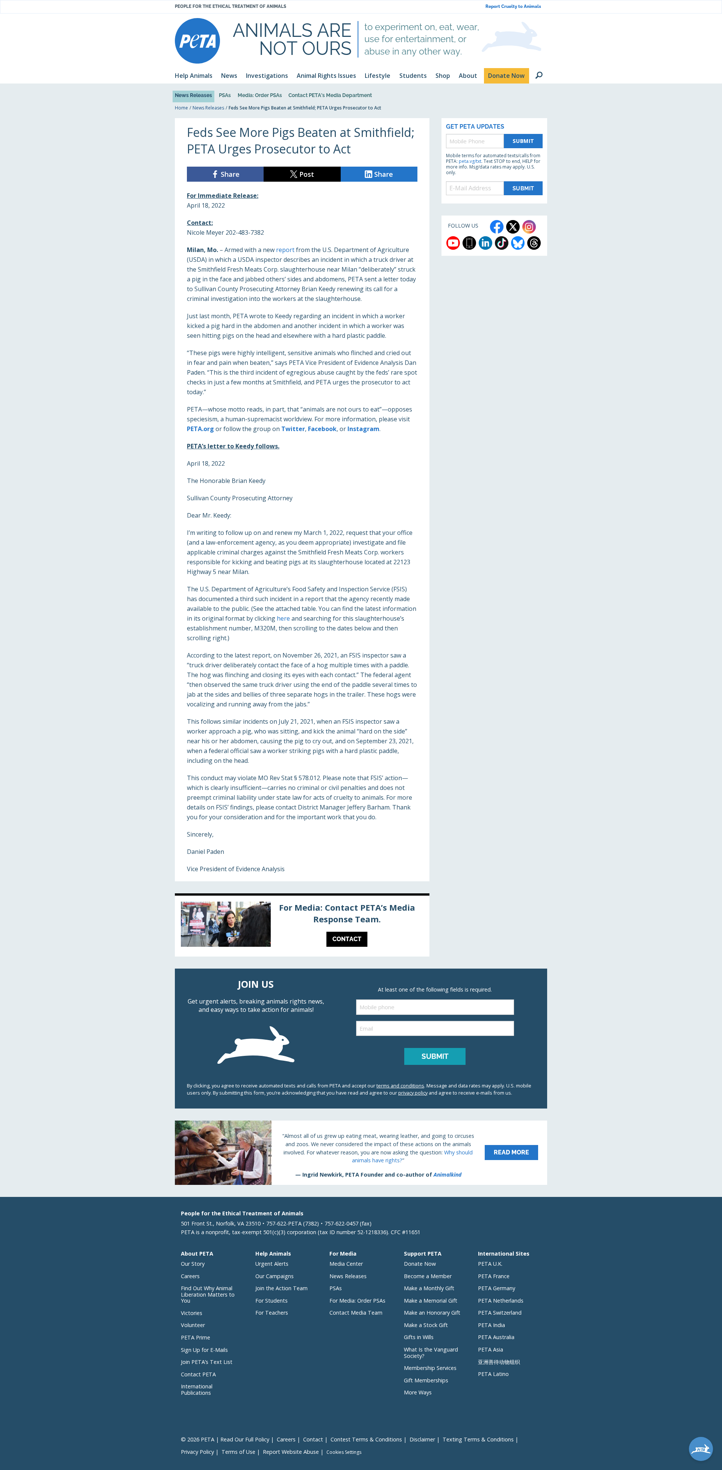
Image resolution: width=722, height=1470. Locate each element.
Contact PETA (198, 1374)
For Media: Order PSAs (357, 1300)
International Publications (196, 1389)
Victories (191, 1313)
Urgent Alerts (271, 1263)
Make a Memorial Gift (430, 1300)
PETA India (491, 1325)
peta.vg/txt (470, 161)
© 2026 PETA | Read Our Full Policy (225, 1439)
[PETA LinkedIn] (485, 243)
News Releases (193, 95)
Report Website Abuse (291, 1451)
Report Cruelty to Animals (513, 6)
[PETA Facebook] (497, 227)
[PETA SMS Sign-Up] (469, 243)
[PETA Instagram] (529, 227)
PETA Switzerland (500, 1312)
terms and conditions (400, 1085)
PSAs (225, 95)
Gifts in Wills (419, 1337)
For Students (271, 1300)
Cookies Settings (343, 1452)
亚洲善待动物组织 (499, 1361)
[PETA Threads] (534, 243)
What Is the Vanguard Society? (431, 1352)
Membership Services (430, 1367)
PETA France (494, 1276)
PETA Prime (195, 1337)
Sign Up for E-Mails (204, 1349)
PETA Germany (496, 1288)
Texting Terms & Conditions (478, 1439)
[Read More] (361, 1153)
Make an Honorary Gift (432, 1312)
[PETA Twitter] (513, 227)
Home (181, 108)
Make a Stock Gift (426, 1325)
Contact (313, 1439)
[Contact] (302, 926)
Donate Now (420, 1263)
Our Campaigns (274, 1276)
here (283, 618)
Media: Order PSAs (260, 95)
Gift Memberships (426, 1380)
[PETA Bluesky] (518, 243)
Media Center (346, 1263)
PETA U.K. (490, 1263)
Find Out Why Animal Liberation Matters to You (208, 1294)
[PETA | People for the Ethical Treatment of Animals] (197, 41)
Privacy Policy (197, 1451)
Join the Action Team (281, 1288)
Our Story (193, 1263)
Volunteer (193, 1325)
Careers (190, 1276)
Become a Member (428, 1276)
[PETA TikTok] (501, 243)
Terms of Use (238, 1451)
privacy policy (413, 1092)
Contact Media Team (355, 1312)
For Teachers (271, 1312)
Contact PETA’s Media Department (330, 95)
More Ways (418, 1392)
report (285, 250)
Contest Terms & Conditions (366, 1439)
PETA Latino (493, 1373)
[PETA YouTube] (453, 243)
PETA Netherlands (500, 1300)
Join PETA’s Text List (206, 1361)
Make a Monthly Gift (429, 1288)
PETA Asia (490, 1349)
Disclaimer (422, 1439)
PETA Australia (496, 1337)
